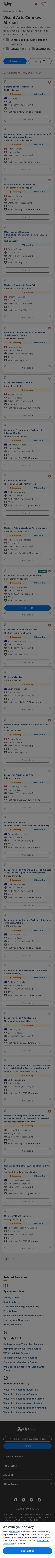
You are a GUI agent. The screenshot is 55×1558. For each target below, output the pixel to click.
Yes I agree (27, 1550)
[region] (27, 1540)
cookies (14, 1531)
